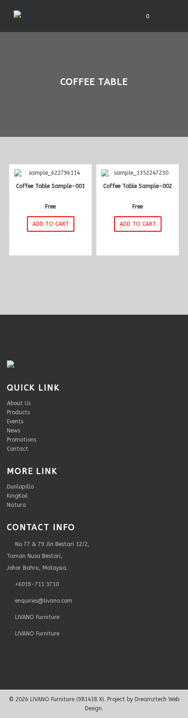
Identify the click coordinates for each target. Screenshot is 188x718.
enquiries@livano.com (43, 601)
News (13, 430)
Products (18, 412)
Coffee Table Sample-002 (137, 186)
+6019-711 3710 (37, 584)
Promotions (21, 440)
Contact (17, 449)
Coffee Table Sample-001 (50, 186)
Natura (16, 505)
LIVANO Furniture (37, 617)
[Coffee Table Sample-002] (137, 173)
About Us (19, 403)
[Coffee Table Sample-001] (50, 173)
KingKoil (17, 496)
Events (15, 421)
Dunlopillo (20, 487)
